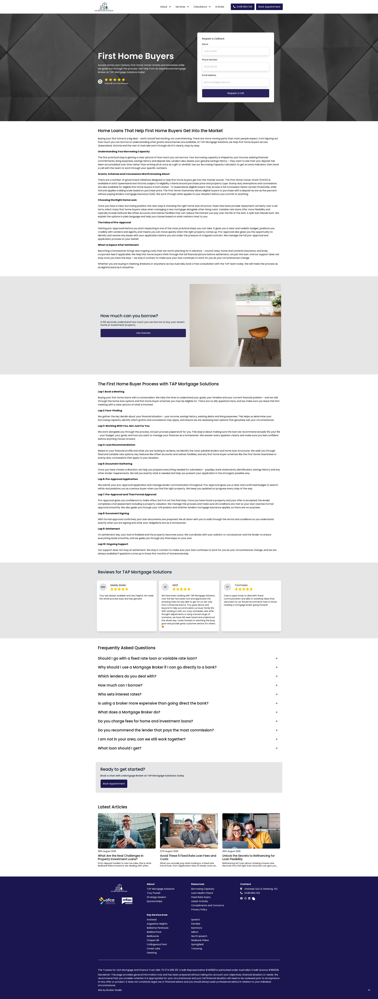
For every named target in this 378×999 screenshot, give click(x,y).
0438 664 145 (244, 6)
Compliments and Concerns (207, 905)
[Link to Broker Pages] (253, 898)
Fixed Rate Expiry (201, 897)
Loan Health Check (202, 893)
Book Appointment (269, 6)
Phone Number (209, 59)
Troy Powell (153, 893)
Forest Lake (153, 948)
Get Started (143, 333)
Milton (194, 932)
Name (205, 44)
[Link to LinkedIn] (249, 898)
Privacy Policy (199, 909)
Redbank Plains (200, 940)
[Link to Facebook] (241, 898)
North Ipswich (199, 936)
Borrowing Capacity (202, 889)
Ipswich (195, 919)
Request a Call (235, 93)
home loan (194, 206)
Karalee (195, 923)
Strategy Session (156, 897)
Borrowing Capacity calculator (218, 164)
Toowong (196, 948)
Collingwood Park (157, 944)
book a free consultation (200, 264)
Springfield (197, 944)
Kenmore (196, 928)
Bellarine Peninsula (157, 928)
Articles (219, 6)
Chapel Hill (153, 940)
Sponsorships (154, 901)
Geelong (134, 264)
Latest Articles (199, 901)
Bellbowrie (153, 936)
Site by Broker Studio (110, 990)
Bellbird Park (154, 932)
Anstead (152, 919)
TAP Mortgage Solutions (160, 889)
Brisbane (145, 264)
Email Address (209, 75)
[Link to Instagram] (245, 898)
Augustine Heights (157, 923)
